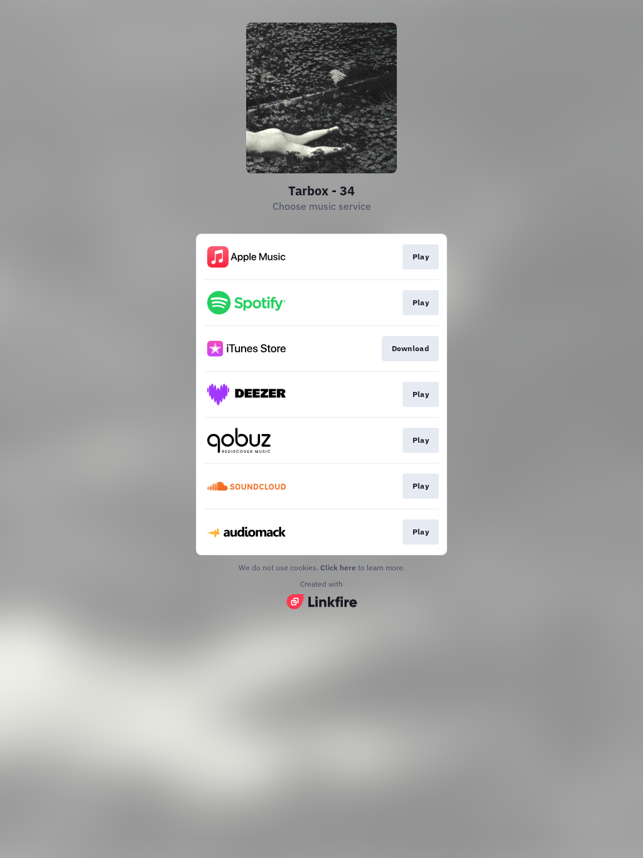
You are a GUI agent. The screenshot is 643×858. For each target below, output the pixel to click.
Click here (338, 567)
